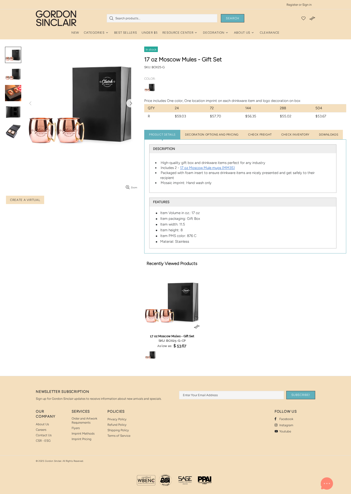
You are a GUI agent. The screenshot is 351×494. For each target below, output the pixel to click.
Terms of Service (118, 435)
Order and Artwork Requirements (84, 420)
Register (292, 4)
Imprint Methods (83, 433)
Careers (41, 429)
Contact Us (44, 435)
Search (232, 18)
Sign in (307, 4)
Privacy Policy (117, 419)
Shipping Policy (118, 430)
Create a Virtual (25, 200)
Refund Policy (117, 424)
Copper (149, 87)
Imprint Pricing (81, 439)
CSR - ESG (43, 440)
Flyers (76, 428)
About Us (42, 424)
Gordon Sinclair (56, 18)
